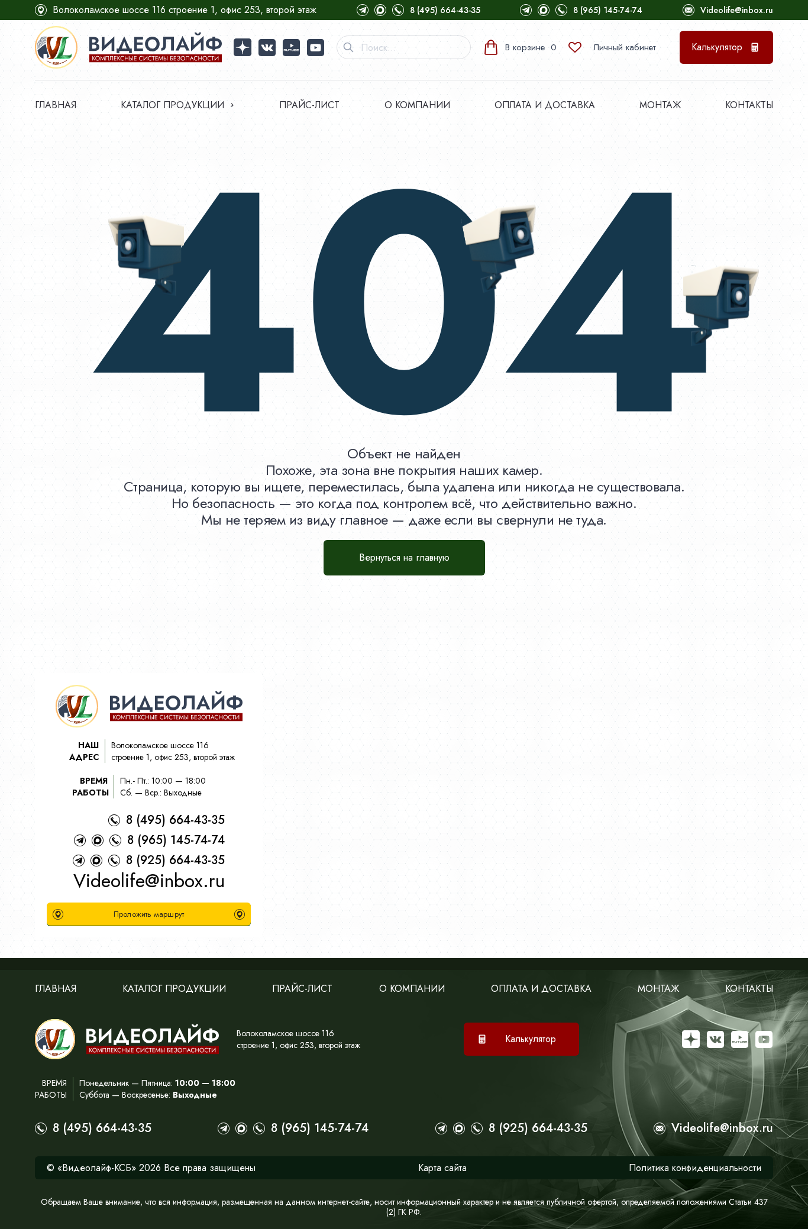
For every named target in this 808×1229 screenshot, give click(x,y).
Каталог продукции (172, 105)
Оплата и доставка (545, 105)
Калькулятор (716, 47)
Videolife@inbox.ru (736, 10)
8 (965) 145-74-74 (607, 10)
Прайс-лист (309, 105)
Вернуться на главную (404, 557)
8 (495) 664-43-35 (445, 10)
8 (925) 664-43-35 (175, 860)
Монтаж (660, 105)
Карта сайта (442, 1168)
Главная (55, 105)
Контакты (749, 105)
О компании (417, 105)
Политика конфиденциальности (695, 1168)
